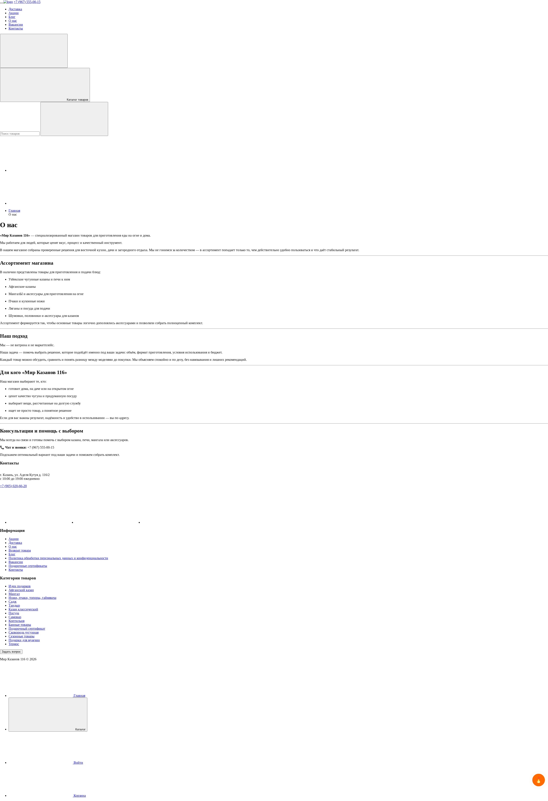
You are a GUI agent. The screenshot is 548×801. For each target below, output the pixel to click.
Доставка (15, 9)
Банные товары (20, 624)
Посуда (14, 613)
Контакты (16, 28)
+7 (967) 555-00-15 (27, 2)
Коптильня (16, 621)
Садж (12, 601)
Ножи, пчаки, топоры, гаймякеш (32, 598)
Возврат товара (20, 550)
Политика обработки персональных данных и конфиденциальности (58, 558)
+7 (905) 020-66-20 (13, 486)
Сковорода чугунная (24, 632)
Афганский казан (21, 590)
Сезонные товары (21, 636)
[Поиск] (74, 119)
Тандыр (14, 605)
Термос (14, 644)
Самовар (15, 617)
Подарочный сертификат (27, 628)
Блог (12, 17)
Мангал (14, 594)
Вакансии (16, 24)
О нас (13, 20)
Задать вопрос (11, 651)
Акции (14, 13)
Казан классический (23, 609)
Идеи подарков (20, 586)
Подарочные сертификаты (28, 566)
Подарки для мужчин (24, 640)
